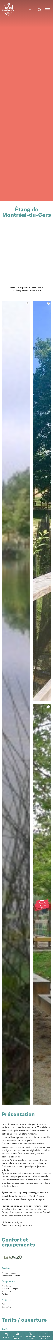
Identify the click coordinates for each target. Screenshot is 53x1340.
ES (30, 20)
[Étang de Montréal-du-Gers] (16, 1103)
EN (30, 13)
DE (30, 16)
